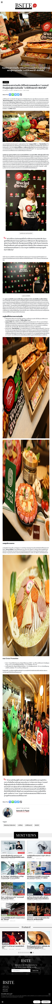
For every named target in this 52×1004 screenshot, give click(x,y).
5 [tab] (27, 952)
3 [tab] (23, 952)
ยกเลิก (37, 1002)
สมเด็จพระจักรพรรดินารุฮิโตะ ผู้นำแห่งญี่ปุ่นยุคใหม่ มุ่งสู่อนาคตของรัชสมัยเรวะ (38, 898)
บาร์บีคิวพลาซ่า (28, 825)
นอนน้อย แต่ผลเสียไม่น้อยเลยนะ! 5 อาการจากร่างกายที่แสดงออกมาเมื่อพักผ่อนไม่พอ (38, 947)
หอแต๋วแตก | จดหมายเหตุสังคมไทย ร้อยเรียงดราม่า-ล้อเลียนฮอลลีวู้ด (38, 918)
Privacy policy (6, 987)
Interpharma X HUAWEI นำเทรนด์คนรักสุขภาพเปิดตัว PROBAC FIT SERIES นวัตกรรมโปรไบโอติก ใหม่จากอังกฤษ (38, 878)
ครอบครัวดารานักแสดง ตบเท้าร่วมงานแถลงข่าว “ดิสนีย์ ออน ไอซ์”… (12, 947)
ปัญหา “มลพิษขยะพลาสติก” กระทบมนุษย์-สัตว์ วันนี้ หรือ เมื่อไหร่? (12, 898)
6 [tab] (29, 952)
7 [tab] (31, 952)
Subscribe (35, 970)
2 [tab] (21, 952)
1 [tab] (19, 952)
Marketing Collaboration (9, 825)
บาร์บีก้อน (20, 825)
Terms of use (6, 986)
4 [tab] (25, 952)
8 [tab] (33, 952)
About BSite (5, 989)
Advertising (5, 991)
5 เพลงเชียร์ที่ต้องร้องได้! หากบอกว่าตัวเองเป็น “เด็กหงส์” (13, 918)
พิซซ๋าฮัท (37, 825)
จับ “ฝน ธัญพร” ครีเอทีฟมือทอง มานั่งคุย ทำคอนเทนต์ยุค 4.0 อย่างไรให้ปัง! (12, 877)
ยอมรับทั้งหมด (46, 1002)
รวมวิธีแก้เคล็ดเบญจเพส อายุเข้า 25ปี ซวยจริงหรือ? (38, 856)
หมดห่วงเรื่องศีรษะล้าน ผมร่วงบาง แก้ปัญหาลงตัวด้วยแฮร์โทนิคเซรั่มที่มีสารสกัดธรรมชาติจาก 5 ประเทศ (12, 857)
